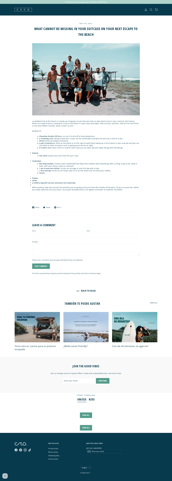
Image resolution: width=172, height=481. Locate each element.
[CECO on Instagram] (25, 450)
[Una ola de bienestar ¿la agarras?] (134, 327)
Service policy (53, 459)
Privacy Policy (76, 273)
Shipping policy (53, 455)
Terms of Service (90, 273)
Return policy (53, 452)
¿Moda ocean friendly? (75, 346)
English (84, 468)
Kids (92, 399)
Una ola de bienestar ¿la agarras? (130, 346)
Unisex (81, 399)
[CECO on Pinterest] (20, 450)
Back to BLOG (88, 290)
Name (34, 231)
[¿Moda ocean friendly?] (86, 327)
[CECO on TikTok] (29, 450)
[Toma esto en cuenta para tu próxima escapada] (37, 327)
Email (88, 231)
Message (35, 242)
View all (153, 303)
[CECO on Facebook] (16, 450)
